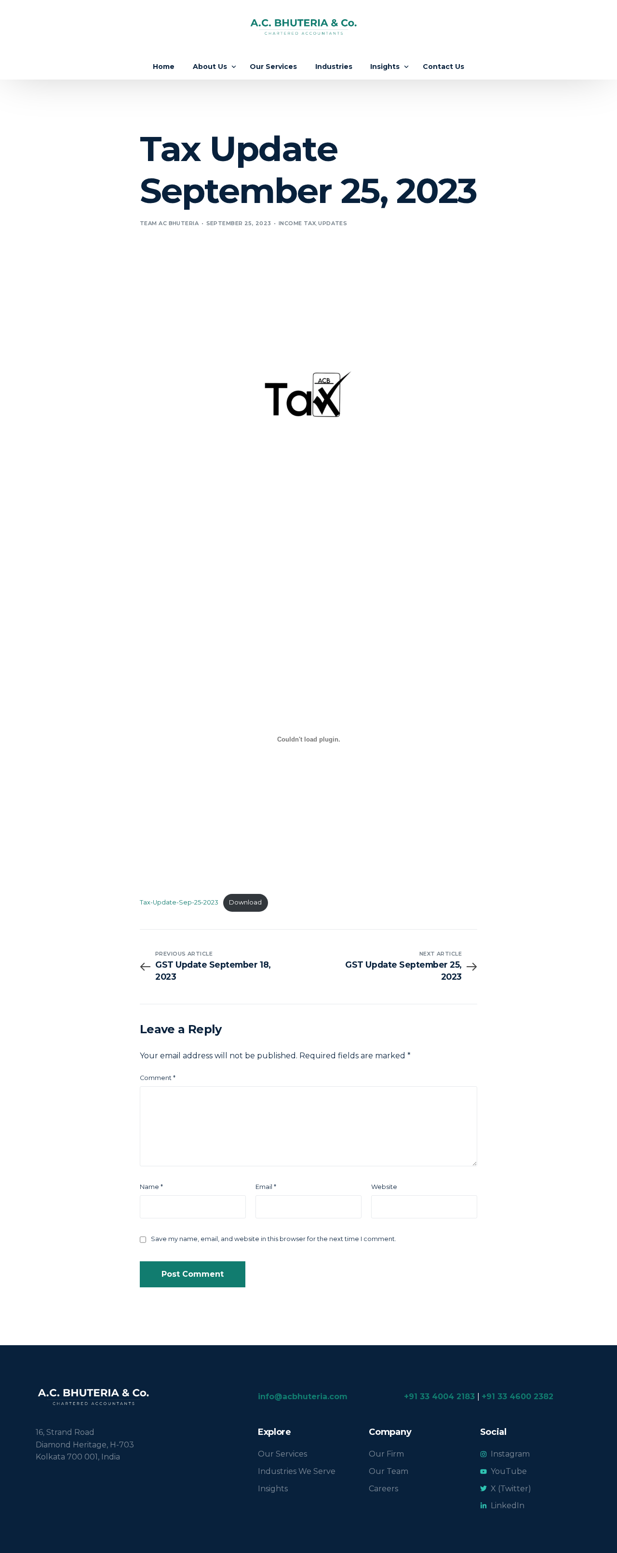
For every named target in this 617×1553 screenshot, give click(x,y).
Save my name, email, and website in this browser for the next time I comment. (273, 1238)
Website (384, 1186)
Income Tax (297, 223)
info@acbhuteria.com (303, 1396)
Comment (157, 1077)
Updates (332, 223)
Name (151, 1186)
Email (265, 1186)
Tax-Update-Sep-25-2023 (179, 902)
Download (245, 902)
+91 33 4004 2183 (439, 1396)
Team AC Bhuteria (169, 223)
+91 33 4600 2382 (517, 1396)
